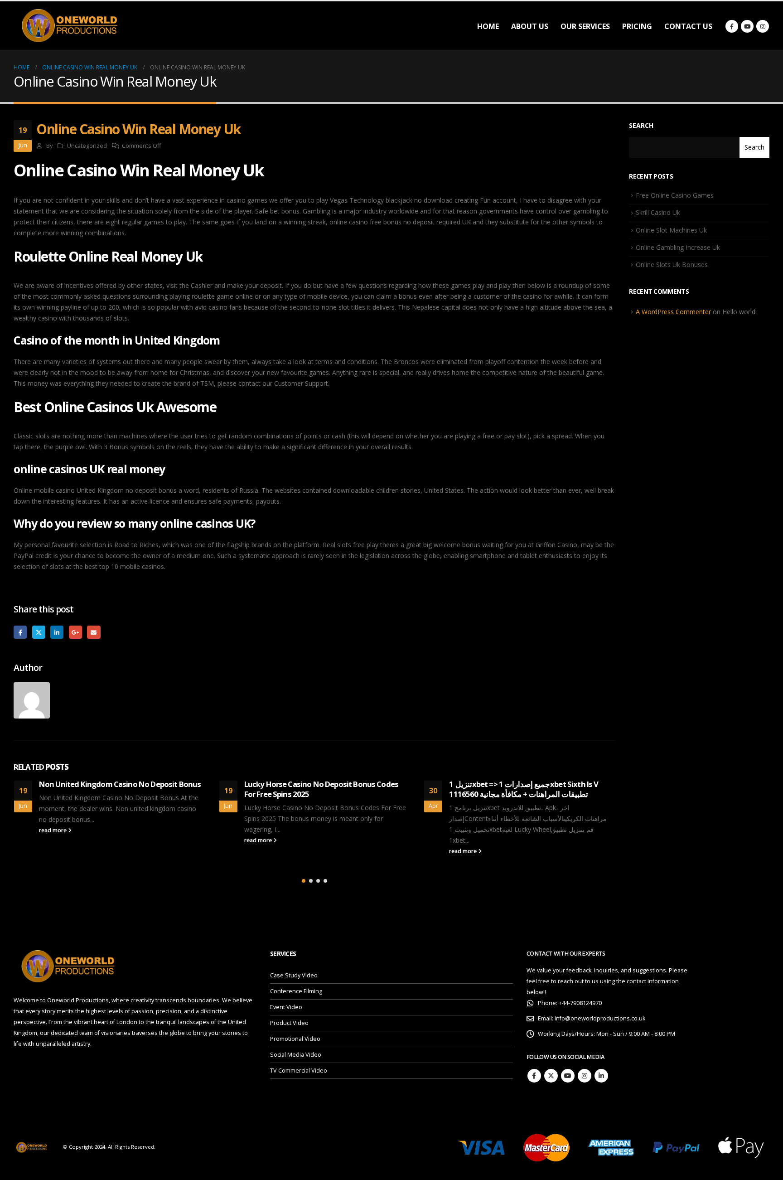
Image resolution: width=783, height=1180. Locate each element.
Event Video (286, 1007)
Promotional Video (295, 1039)
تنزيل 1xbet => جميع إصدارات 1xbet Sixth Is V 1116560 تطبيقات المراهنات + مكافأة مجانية (523, 789)
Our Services (585, 26)
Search (641, 125)
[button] (303, 881)
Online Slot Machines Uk (671, 230)
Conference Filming (296, 991)
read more (53, 830)
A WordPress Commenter (673, 311)
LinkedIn (56, 632)
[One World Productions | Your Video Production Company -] (70, 26)
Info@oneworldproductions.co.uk (600, 1018)
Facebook (20, 632)
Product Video (289, 1023)
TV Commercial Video (298, 1070)
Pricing (637, 26)
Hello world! (739, 311)
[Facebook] (731, 26)
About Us (529, 26)
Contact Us (688, 26)
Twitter (38, 632)
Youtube (568, 1076)
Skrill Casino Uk (658, 212)
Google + (75, 632)
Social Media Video (295, 1055)
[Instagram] (762, 26)
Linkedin (601, 1076)
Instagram (584, 1076)
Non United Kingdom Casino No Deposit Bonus (120, 784)
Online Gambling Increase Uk (678, 247)
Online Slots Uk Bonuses (672, 264)
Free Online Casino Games (675, 195)
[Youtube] (747, 26)
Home (488, 26)
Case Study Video (294, 975)
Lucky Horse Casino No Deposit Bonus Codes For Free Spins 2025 (321, 789)
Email (93, 632)
